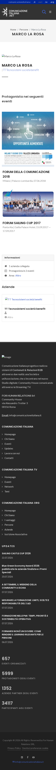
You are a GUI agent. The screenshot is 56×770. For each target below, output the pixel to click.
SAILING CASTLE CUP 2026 (16, 553)
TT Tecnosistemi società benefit (21, 70)
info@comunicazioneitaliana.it (29, 761)
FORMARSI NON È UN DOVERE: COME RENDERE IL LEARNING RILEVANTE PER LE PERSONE (22, 634)
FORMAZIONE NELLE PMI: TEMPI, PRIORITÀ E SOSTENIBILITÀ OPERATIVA (25, 617)
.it (34, 2)
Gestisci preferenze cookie (35, 748)
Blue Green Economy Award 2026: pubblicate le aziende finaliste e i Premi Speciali (24, 569)
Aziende (9, 529)
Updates (9, 448)
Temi (7, 491)
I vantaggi (10, 520)
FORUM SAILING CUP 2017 (22, 223)
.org (52, 2)
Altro (18, 275)
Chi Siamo (10, 439)
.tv (46, 2)
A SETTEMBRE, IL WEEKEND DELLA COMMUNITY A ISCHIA (19, 586)
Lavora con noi (12, 453)
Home (13, 29)
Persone (23, 29)
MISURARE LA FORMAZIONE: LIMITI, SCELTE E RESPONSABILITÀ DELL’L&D (25, 602)
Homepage (10, 434)
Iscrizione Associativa (16, 534)
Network (9, 486)
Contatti (9, 458)
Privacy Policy (14, 748)
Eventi (8, 443)
